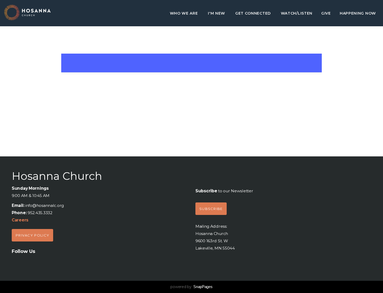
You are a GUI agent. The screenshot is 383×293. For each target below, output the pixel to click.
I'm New (217, 13)
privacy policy (32, 235)
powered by (191, 286)
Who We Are (184, 13)
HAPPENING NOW (358, 13)
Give (326, 13)
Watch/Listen (296, 13)
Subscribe (211, 209)
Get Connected (253, 13)
